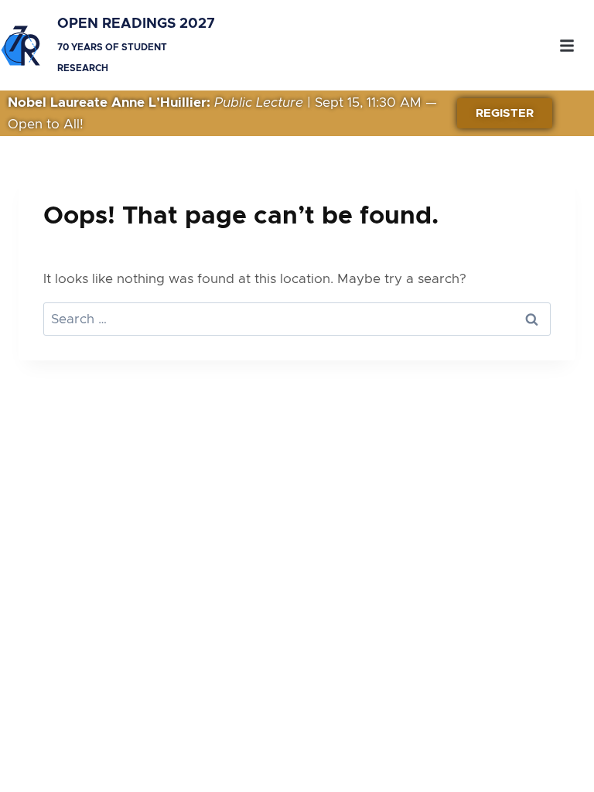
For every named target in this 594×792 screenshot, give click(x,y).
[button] (567, 45)
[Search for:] (297, 319)
